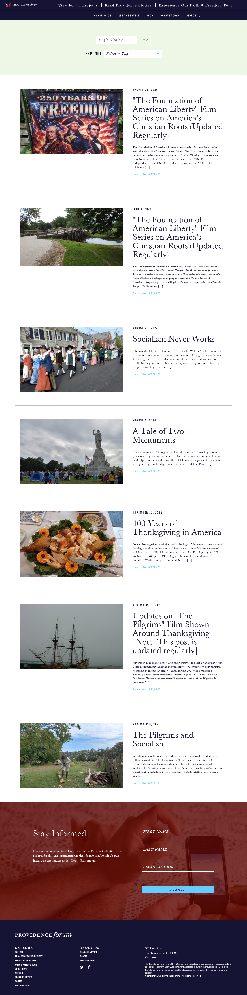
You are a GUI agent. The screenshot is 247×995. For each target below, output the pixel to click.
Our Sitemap (21, 969)
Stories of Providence (26, 960)
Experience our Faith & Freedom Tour (196, 5)
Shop (150, 15)
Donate (18, 981)
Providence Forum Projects (29, 956)
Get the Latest (129, 15)
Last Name (155, 849)
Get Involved (152, 957)
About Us (19, 973)
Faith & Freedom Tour (26, 965)
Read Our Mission (23, 977)
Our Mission (102, 15)
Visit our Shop (22, 985)
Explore (93, 54)
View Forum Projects (78, 5)
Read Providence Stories (128, 5)
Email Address (160, 867)
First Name (156, 832)
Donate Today (170, 15)
